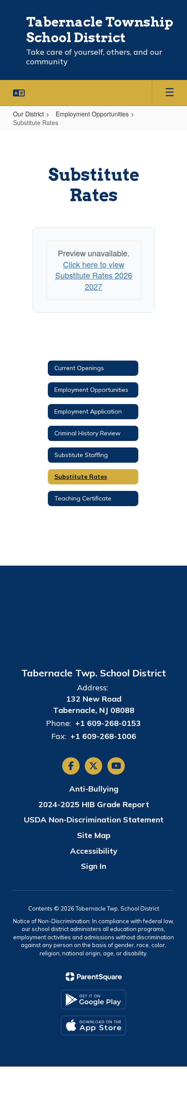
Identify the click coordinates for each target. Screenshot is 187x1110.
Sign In (93, 866)
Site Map (93, 835)
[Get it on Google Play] (93, 999)
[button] (18, 93)
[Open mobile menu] (169, 93)
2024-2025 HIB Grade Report (93, 804)
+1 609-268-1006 (103, 736)
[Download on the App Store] (93, 1025)
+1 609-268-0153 (108, 723)
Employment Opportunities (92, 113)
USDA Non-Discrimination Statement (94, 820)
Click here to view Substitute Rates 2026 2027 (93, 275)
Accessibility (93, 851)
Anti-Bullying (93, 789)
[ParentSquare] (93, 976)
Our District (28, 113)
